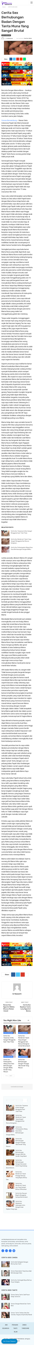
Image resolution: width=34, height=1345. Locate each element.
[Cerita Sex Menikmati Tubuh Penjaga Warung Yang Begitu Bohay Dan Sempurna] (10, 1174)
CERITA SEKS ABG (6, 35)
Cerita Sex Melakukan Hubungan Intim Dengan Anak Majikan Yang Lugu (15, 1205)
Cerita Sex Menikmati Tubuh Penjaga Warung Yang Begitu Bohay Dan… (16, 1175)
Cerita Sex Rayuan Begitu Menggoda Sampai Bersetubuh (21, 1195)
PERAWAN (15, 1325)
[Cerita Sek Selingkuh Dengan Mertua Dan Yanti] (5, 1264)
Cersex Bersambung (9, 120)
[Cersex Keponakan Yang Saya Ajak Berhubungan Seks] (5, 1273)
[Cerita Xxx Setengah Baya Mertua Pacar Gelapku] (5, 1282)
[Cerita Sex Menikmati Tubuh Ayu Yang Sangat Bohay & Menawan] (10, 1186)
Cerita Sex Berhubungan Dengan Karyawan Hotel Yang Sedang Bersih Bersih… (16, 1164)
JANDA (24, 1325)
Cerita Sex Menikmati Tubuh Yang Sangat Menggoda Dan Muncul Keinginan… (21, 541)
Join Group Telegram (9, 1341)
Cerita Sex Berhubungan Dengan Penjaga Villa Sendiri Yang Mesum (16, 1142)
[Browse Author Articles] (17, 987)
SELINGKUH (5, 1328)
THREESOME (25, 1328)
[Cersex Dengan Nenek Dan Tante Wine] (5, 1306)
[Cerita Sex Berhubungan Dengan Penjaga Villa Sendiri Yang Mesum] (24, 1053)
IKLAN (15, 1332)
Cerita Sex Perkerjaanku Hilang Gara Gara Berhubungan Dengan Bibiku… (16, 1131)
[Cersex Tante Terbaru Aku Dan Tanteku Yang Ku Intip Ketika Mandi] (5, 1315)
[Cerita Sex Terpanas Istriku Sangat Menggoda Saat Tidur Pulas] (5, 533)
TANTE (15, 1328)
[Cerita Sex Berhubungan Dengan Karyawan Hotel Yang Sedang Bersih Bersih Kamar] (10, 1162)
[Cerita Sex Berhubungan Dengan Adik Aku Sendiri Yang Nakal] (10, 1153)
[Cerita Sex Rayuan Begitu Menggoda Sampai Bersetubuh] (10, 1195)
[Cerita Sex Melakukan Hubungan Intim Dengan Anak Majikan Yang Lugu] (10, 1204)
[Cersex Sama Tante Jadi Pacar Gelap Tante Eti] (5, 1297)
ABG (6, 1325)
